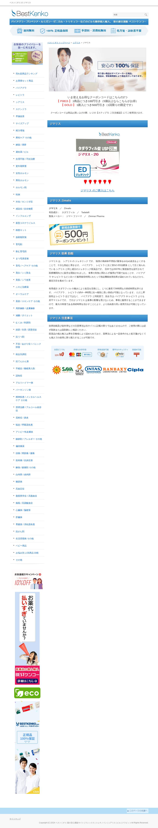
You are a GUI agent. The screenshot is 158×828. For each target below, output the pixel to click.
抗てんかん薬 (22, 361)
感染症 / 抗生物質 (24, 209)
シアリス (20, 102)
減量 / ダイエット (24, 315)
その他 (19, 560)
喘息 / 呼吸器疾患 (24, 425)
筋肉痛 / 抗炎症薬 (24, 460)
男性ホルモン (22, 180)
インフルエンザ (23, 216)
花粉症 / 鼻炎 (22, 417)
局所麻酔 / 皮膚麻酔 (25, 308)
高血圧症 (20, 489)
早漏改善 (20, 116)
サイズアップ (22, 123)
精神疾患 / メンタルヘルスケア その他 (28, 398)
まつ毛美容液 (22, 258)
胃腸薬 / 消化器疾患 (25, 524)
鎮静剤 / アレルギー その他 (29, 439)
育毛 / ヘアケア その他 (27, 265)
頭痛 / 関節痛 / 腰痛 (25, 453)
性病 (18, 194)
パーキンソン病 (23, 390)
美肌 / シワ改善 (23, 280)
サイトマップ (15, 819)
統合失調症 (21, 354)
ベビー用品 (21, 545)
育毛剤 (19, 244)
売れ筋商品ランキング (26, 73)
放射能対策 (21, 237)
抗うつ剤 (20, 337)
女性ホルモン (22, 173)
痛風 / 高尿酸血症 (24, 503)
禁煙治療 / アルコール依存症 (28, 409)
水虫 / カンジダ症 (24, 201)
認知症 (19, 375)
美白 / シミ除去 (23, 273)
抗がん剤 (20, 531)
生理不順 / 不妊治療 (25, 159)
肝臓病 (19, 517)
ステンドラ (21, 109)
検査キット (21, 230)
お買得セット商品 (24, 80)
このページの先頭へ (137, 811)
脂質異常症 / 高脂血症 (26, 496)
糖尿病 (19, 481)
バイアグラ (21, 88)
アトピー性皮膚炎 (24, 432)
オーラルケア (22, 294)
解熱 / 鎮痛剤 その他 (25, 467)
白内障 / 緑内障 (23, 474)
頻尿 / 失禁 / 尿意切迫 (26, 329)
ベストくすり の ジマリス (20, 3)
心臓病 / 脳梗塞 (23, 510)
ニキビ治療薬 (22, 287)
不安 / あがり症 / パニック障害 (28, 345)
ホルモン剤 (21, 187)
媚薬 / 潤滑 (21, 144)
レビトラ (20, 95)
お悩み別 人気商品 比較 (27, 553)
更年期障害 (21, 166)
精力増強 (20, 130)
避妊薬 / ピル (22, 152)
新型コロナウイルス (25, 223)
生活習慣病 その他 (25, 538)
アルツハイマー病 (24, 382)
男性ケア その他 (23, 137)
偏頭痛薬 (20, 446)
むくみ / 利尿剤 (23, 322)
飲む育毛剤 (21, 251)
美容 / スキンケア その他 (28, 301)
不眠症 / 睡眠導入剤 (25, 368)
